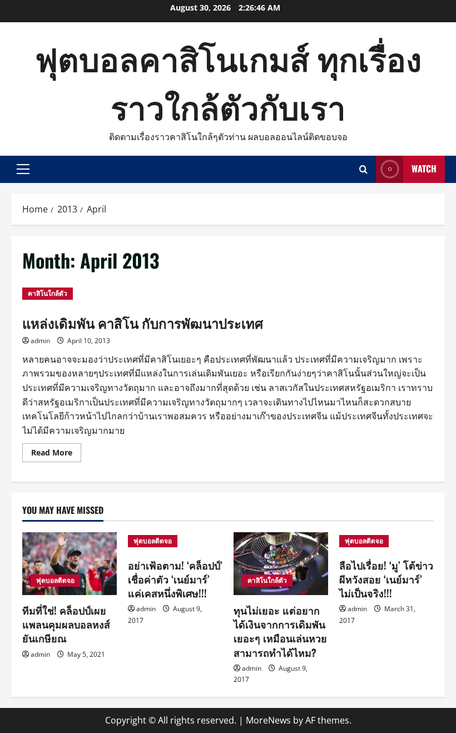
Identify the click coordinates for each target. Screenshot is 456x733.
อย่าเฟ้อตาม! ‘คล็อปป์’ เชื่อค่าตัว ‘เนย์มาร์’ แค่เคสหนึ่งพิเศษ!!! (175, 579)
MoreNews (268, 720)
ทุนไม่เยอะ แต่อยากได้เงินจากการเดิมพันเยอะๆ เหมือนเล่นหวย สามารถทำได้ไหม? (280, 631)
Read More (56, 454)
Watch (424, 168)
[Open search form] (363, 169)
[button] (23, 169)
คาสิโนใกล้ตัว (47, 293)
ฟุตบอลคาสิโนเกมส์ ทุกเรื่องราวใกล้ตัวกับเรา (228, 81)
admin (40, 340)
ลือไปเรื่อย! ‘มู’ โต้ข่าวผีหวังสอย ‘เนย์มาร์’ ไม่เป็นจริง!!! (386, 579)
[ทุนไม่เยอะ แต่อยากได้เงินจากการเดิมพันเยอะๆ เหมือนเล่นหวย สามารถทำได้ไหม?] (281, 563)
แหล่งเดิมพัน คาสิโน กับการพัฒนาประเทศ (142, 323)
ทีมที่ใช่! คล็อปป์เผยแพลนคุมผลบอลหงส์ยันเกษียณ (66, 624)
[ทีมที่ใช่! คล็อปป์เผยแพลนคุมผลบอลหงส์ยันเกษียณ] (69, 563)
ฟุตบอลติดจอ (55, 580)
